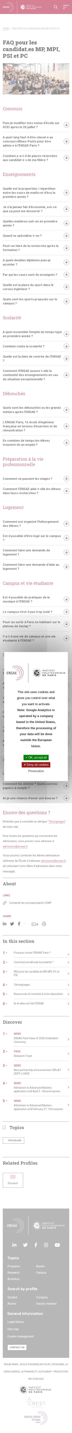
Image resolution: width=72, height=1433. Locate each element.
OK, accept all (37, 757)
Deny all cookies (37, 764)
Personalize (36, 771)
